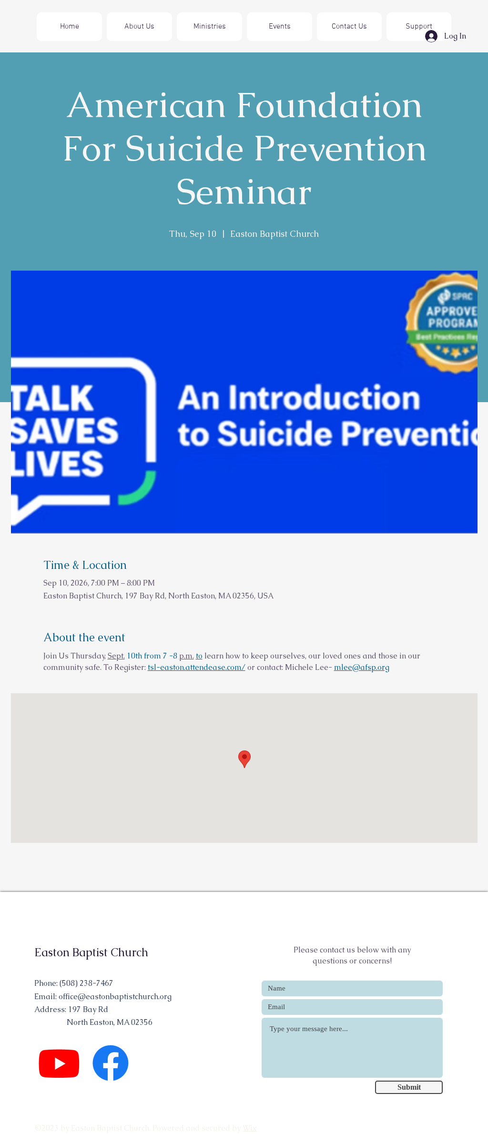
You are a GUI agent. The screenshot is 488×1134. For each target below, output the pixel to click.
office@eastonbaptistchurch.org (115, 997)
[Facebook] (110, 1063)
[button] (209, 26)
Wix (250, 1128)
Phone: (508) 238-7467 (73, 983)
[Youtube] (59, 1063)
